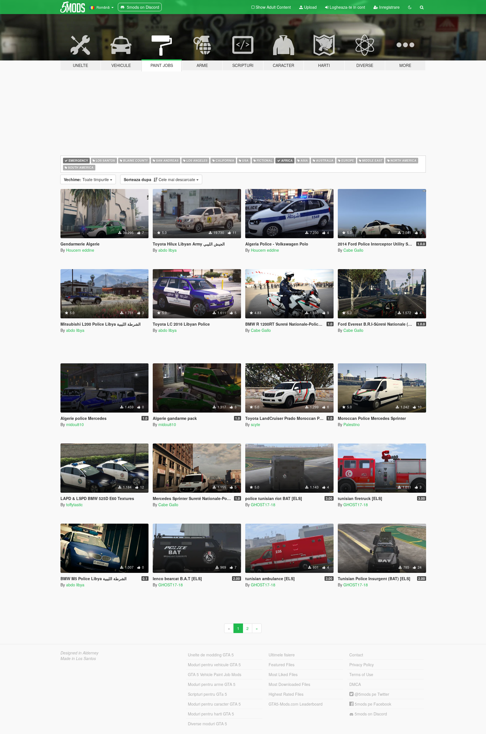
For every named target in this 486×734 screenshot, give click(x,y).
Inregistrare (389, 7)
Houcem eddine (80, 250)
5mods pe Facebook (372, 704)
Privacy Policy (361, 664)
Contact (356, 655)
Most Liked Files (283, 674)
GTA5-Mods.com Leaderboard (296, 704)
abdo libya (167, 250)
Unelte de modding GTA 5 (211, 655)
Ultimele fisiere (282, 655)
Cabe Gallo (353, 250)
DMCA (355, 684)
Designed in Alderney (79, 653)
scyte (255, 424)
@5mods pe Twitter (371, 694)
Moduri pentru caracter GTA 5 (214, 704)
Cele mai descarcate (160, 179)
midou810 (75, 424)
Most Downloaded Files (289, 684)
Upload (310, 7)
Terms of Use (361, 674)
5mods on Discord (370, 714)
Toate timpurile (87, 179)
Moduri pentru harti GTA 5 (211, 714)
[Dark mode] (410, 7)
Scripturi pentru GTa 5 (207, 694)
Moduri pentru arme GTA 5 (211, 684)
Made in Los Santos (78, 658)
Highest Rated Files (286, 694)
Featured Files (281, 664)
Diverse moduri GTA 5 (207, 723)
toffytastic (74, 504)
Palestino (351, 424)
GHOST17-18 (263, 504)
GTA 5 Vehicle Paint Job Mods (214, 674)
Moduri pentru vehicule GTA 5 (214, 664)
